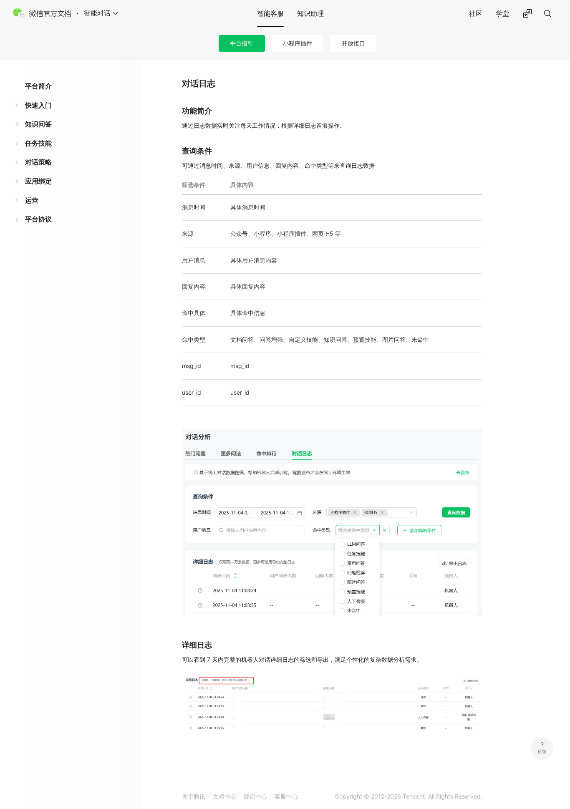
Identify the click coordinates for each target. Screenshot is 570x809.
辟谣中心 (255, 796)
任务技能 (38, 143)
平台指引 (241, 43)
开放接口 (353, 43)
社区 (475, 13)
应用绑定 (38, 181)
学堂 (502, 13)
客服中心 (286, 796)
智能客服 (270, 13)
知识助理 (310, 13)
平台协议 (38, 219)
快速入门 (38, 105)
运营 (31, 200)
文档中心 (224, 796)
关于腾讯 (193, 796)
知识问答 (38, 124)
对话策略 (38, 162)
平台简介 (38, 86)
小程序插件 (297, 43)
